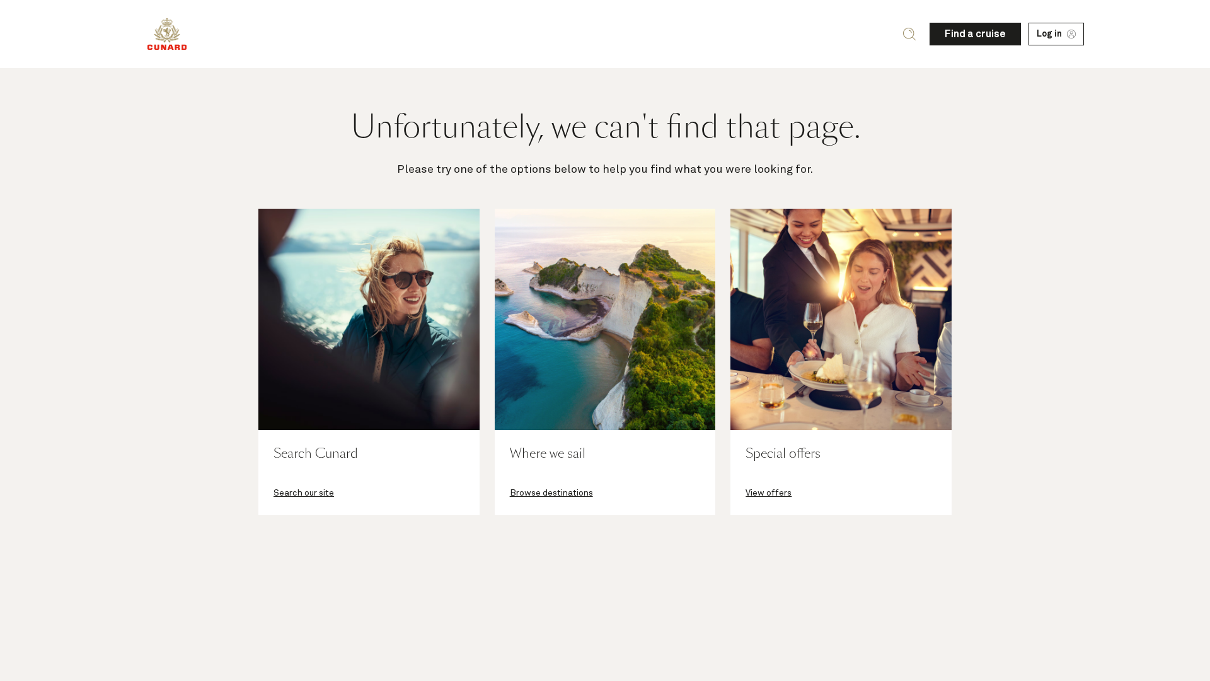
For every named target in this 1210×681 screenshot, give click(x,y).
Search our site (304, 493)
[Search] (909, 34)
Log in (1049, 34)
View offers (769, 493)
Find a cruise (975, 34)
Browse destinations (551, 493)
